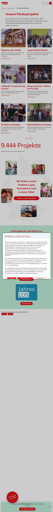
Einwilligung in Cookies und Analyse (18, 236)
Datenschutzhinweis (35, 263)
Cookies (10, 261)
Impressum (15, 265)
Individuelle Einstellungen (11, 253)
